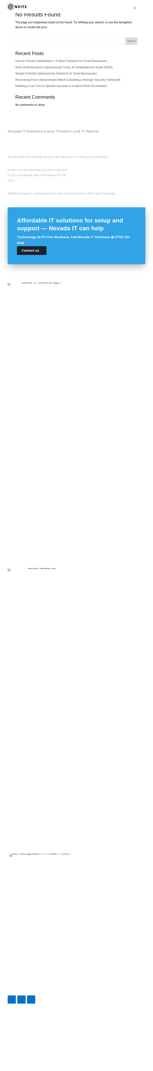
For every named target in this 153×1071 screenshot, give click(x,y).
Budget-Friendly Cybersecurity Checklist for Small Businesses (56, 73)
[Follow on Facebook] (12, 999)
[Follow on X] (21, 999)
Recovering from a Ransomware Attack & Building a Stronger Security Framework (68, 80)
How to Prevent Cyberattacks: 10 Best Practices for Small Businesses (61, 61)
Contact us (30, 250)
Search (131, 41)
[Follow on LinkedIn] (31, 999)
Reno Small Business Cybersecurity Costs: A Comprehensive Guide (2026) (64, 67)
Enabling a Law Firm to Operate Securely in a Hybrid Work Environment (61, 86)
